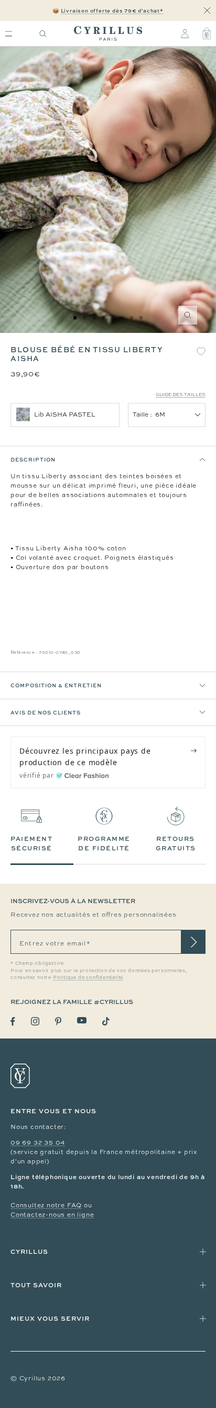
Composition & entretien (56, 685)
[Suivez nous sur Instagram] (35, 1021)
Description (33, 459)
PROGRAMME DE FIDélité (104, 843)
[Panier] (206, 33)
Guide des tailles (181, 394)
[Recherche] (43, 33)
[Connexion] (185, 33)
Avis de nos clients (45, 712)
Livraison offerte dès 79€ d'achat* (112, 10)
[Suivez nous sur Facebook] (12, 1021)
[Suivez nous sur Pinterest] (58, 1021)
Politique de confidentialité (88, 977)
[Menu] (8, 33)
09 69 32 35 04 (37, 1142)
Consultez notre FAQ (46, 1205)
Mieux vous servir (50, 1318)
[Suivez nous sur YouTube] (82, 1020)
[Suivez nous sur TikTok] (106, 1021)
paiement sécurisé (31, 843)
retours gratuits (176, 843)
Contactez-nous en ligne (52, 1214)
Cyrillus (29, 1251)
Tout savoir (36, 1284)
